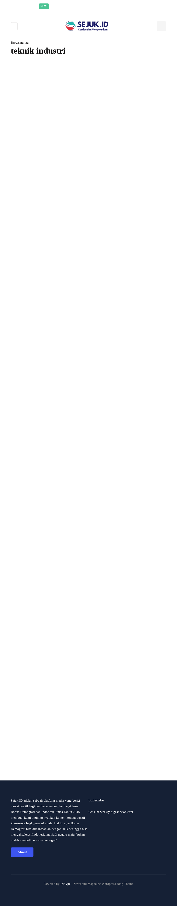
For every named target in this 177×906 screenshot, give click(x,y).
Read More (129, 6)
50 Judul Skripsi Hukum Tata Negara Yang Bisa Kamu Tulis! (55, 769)
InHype (65, 883)
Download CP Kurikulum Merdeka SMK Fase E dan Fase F (55, 634)
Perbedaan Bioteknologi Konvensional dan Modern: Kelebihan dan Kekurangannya (72, 499)
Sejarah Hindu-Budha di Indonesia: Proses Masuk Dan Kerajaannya (61, 364)
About (22, 852)
